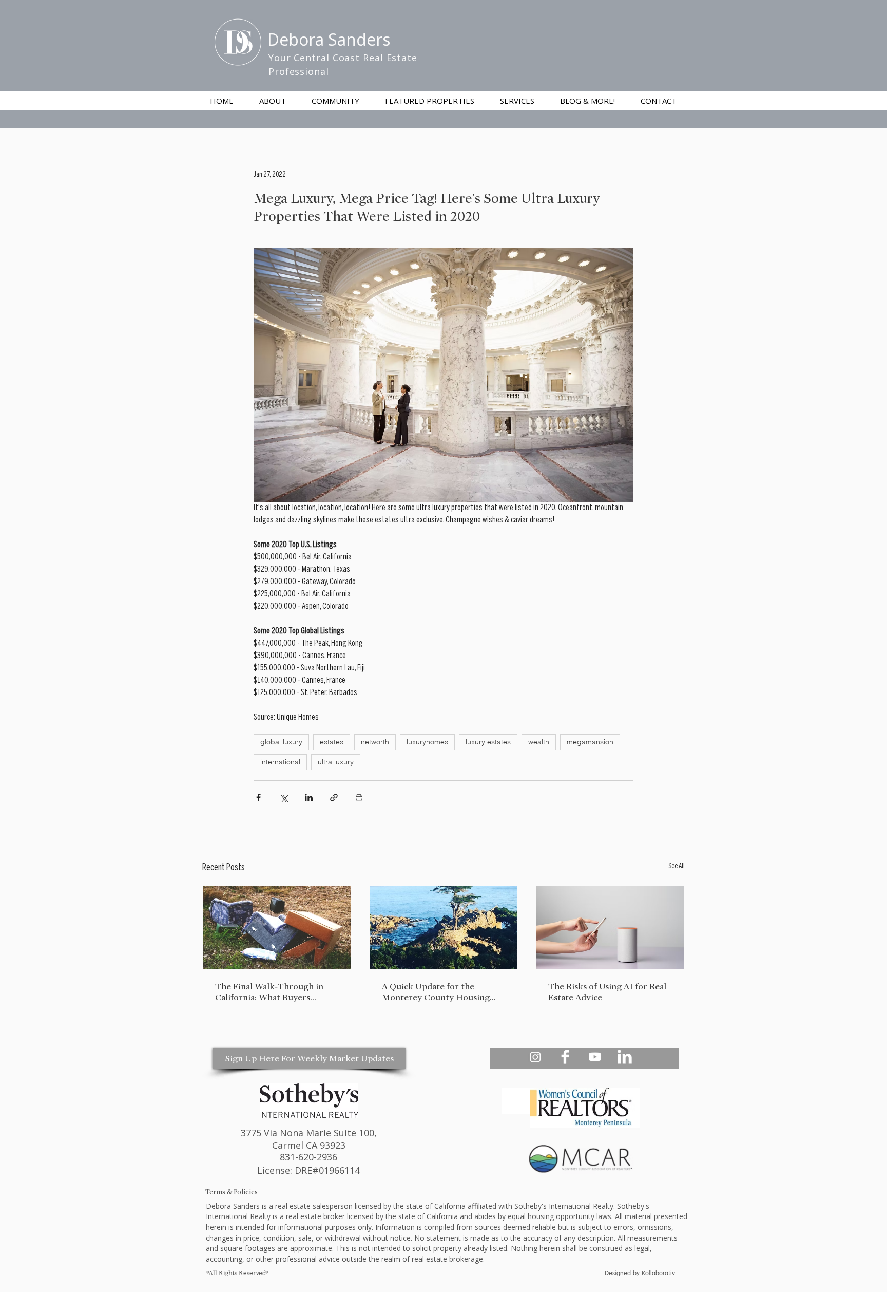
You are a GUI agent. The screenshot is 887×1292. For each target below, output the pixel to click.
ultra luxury (336, 761)
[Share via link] (334, 797)
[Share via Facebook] (258, 797)
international (280, 761)
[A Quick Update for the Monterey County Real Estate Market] (444, 927)
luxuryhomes (427, 741)
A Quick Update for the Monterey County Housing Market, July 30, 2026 (436, 992)
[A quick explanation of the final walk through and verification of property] (277, 927)
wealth (538, 741)
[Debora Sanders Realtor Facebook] (565, 1057)
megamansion (590, 741)
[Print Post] (359, 797)
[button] (517, 100)
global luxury (281, 741)
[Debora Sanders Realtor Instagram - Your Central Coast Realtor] (535, 1057)
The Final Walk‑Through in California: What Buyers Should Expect (269, 992)
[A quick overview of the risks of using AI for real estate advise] (610, 927)
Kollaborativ (659, 1273)
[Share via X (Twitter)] (283, 797)
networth (375, 741)
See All (676, 866)
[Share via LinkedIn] (309, 797)
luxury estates (488, 741)
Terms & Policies (231, 1192)
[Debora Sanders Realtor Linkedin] (625, 1057)
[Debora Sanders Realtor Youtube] (595, 1057)
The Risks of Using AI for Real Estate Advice (607, 992)
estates (331, 741)
